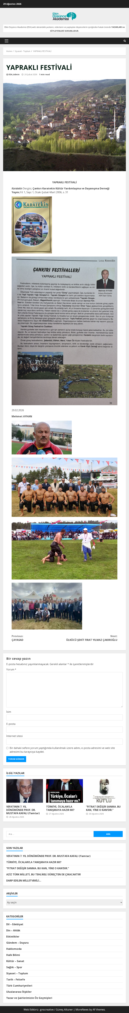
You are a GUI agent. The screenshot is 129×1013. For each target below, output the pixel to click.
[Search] (125, 41)
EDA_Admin (14, 74)
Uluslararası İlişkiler (19, 991)
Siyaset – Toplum (17, 973)
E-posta (10, 724)
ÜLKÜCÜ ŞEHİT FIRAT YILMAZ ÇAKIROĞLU (91, 638)
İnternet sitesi (14, 736)
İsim (8, 712)
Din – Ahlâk (13, 930)
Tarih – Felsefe (15, 979)
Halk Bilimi (13, 955)
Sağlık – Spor (14, 967)
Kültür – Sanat (15, 961)
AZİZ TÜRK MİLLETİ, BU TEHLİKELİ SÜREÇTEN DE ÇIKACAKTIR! (43, 874)
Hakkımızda (14, 949)
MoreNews (82, 1009)
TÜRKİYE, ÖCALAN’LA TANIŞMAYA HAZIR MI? (64, 791)
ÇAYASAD (17, 638)
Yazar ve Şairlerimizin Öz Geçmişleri (29, 998)
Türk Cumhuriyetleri (19, 985)
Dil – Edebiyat (14, 924)
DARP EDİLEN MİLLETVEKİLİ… (23, 880)
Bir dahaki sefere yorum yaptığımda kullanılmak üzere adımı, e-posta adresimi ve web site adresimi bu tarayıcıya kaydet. (62, 749)
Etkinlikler (12, 936)
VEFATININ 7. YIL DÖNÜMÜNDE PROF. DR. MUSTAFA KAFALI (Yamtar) (24, 791)
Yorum (11, 669)
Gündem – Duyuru (17, 942)
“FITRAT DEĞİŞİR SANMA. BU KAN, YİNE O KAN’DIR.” (104, 791)
